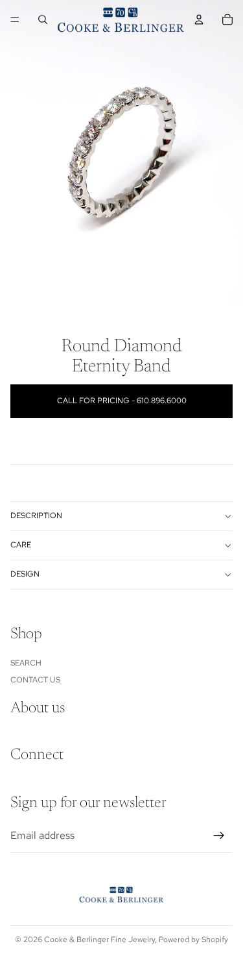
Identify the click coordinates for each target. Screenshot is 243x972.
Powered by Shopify (193, 939)
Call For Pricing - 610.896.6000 (122, 400)
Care (20, 545)
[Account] (199, 19)
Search (25, 662)
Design (25, 574)
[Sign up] (219, 835)
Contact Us (35, 680)
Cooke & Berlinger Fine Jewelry (99, 939)
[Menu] (15, 19)
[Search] (43, 19)
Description (36, 515)
